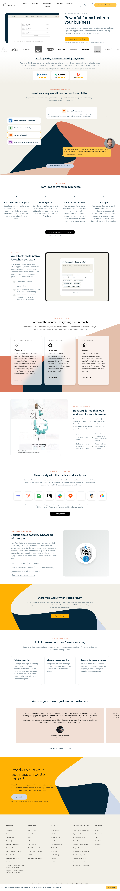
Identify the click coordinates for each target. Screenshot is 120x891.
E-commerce (55, 832)
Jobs (96, 839)
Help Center (32, 832)
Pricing (47, 6)
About (97, 832)
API (29, 842)
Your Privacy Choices (35, 853)
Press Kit (98, 846)
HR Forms (54, 853)
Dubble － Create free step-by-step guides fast (15, 868)
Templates (59, 3)
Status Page (32, 846)
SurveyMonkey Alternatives (82, 842)
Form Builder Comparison (81, 832)
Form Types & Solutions (13, 853)
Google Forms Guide (35, 860)
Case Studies (32, 835)
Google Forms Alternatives (81, 849)
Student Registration (57, 856)
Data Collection (56, 835)
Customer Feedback (57, 846)
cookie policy (59, 887)
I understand (112, 887)
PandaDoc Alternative (80, 863)
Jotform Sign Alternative (81, 867)
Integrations (10, 839)
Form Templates (11, 856)
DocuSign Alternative (79, 860)
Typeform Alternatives (80, 835)
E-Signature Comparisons (81, 853)
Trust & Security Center (35, 849)
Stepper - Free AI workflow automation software (15, 873)
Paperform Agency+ (12, 846)
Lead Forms (54, 863)
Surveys (53, 860)
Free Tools (9, 863)
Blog (29, 839)
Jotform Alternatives (79, 839)
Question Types (11, 849)
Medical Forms (55, 849)
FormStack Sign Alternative (82, 856)
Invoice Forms (55, 839)
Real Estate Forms (56, 842)
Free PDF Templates (12, 860)
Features (9, 832)
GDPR (30, 856)
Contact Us (98, 835)
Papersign (9, 842)
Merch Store (99, 842)
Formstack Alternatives (80, 846)
